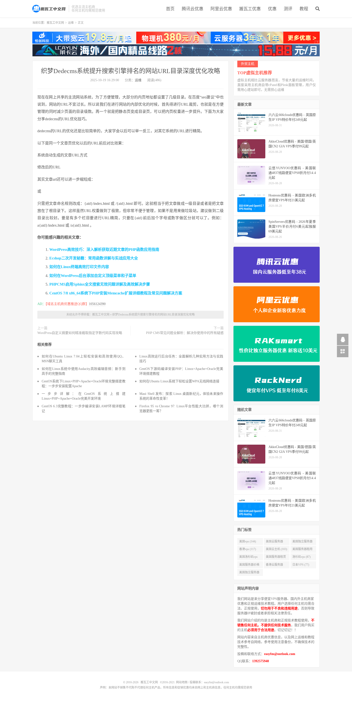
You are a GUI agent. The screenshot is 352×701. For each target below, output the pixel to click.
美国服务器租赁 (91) (276, 557)
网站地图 (181, 682)
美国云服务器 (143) (274, 542)
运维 (71, 22)
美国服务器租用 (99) (302, 550)
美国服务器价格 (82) (249, 565)
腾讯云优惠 (192, 8)
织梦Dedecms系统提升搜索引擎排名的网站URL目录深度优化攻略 (130, 71)
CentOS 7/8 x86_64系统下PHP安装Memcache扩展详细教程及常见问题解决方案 (115, 293)
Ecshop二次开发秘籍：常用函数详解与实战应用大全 (93, 258)
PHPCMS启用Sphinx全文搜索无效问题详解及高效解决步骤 (99, 284)
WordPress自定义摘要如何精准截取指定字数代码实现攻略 (79, 333)
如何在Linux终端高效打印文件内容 (79, 267)
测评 (288, 8)
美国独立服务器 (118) (302, 542)
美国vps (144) (247, 541)
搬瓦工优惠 (250, 8)
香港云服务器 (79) (274, 565)
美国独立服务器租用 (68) (249, 573)
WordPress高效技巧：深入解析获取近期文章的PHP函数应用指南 (104, 249)
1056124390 (97, 304)
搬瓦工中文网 (49, 8)
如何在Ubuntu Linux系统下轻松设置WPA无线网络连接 (179, 381)
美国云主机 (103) (276, 549)
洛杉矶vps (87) (301, 556)
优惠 (272, 8)
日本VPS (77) (300, 564)
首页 (170, 8)
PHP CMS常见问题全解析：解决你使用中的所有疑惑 (185, 333)
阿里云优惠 (221, 8)
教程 (304, 8)
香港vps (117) (247, 549)
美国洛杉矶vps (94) (248, 557)
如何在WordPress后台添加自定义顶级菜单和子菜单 (92, 276)
